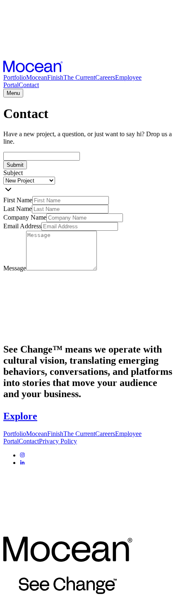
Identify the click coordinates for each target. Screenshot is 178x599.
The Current (79, 77)
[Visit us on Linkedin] (22, 462)
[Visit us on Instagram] (22, 455)
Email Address (22, 226)
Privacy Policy (58, 441)
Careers (105, 77)
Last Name (17, 208)
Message (14, 268)
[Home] (33, 69)
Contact (29, 84)
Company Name (24, 217)
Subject (13, 172)
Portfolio (14, 77)
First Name (17, 200)
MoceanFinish (44, 77)
